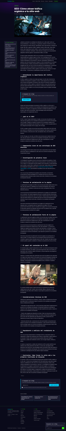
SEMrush (51, 166)
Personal (35, 417)
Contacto (22, 423)
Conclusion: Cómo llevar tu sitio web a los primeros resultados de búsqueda (10, 65)
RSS (47, 417)
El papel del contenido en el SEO (10, 58)
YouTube (9, 415)
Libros (22, 418)
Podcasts (22, 420)
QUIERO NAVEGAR (26, 99)
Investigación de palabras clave (9, 51)
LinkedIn (9, 414)
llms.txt (48, 418)
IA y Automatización (37, 410)
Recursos (42, 1)
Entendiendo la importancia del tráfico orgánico (10, 45)
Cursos (33, 1)
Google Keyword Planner (43, 166)
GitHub (16, 414)
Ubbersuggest (23, 168)
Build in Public (38, 1)
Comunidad (56, 1)
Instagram (13, 414)
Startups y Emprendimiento (38, 412)
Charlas (22, 412)
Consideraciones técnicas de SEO (10, 60)
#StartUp (22, 375)
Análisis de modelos (37, 418)
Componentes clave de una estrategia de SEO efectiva (10, 48)
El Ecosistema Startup (50, 412)
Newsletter (51, 1)
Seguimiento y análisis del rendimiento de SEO (9, 63)
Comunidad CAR (49, 410)
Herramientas (23, 417)
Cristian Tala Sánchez (19, 13)
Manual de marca (50, 415)
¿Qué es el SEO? (8, 46)
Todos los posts (36, 420)
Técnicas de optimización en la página (10, 53)
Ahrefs (29, 168)
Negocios (16, 5)
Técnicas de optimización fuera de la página (9, 56)
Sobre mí (46, 1)
